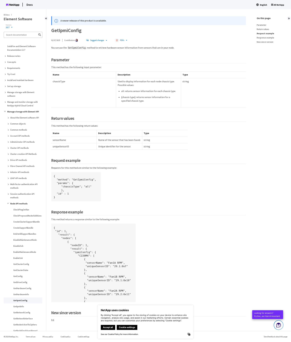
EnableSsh (18, 258)
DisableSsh (18, 246)
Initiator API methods (19, 172)
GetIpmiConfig (20, 300)
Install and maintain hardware (20, 80)
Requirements (13, 68)
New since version (265, 42)
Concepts (11, 62)
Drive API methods (18, 160)
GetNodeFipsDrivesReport (25, 330)
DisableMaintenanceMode (25, 240)
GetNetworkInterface (23, 318)
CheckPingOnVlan (21, 209)
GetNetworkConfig (21, 312)
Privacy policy (48, 336)
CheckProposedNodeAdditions (27, 215)
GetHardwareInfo (21, 294)
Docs (29, 5)
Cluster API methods (19, 148)
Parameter (261, 25)
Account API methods (20, 135)
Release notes (13, 56)
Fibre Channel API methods (22, 166)
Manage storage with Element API (23, 111)
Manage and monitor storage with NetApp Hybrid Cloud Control (22, 104)
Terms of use (30, 336)
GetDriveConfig (20, 282)
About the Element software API (24, 117)
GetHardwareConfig (22, 288)
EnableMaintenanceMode (24, 252)
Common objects (18, 123)
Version (8, 25)
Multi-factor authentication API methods (24, 186)
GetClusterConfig (21, 264)
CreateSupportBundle (23, 227)
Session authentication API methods (22, 196)
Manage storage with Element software (20, 94)
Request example (265, 33)
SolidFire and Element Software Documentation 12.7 (21, 48)
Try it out (11, 74)
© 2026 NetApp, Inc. (11, 336)
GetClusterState (20, 270)
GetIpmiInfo (18, 306)
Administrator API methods (22, 142)
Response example (265, 37)
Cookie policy (65, 336)
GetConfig (18, 276)
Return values (263, 29)
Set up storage (14, 86)
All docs (7, 15)
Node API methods (19, 203)
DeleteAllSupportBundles (24, 233)
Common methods (18, 129)
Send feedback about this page (275, 336)
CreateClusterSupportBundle (26, 221)
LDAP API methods (18, 178)
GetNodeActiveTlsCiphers (25, 324)
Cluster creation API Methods (23, 154)
